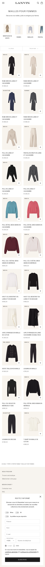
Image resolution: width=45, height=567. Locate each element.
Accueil (4, 463)
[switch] (7, 512)
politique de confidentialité (29, 552)
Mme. (12, 512)
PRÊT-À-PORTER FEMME (14, 463)
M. (21, 512)
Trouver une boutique (8, 475)
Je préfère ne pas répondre (18, 516)
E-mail (10, 546)
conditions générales (11, 552)
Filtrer (11, 48)
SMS (17, 546)
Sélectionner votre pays (9, 479)
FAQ (3, 492)
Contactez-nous (7, 488)
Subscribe (22, 559)
